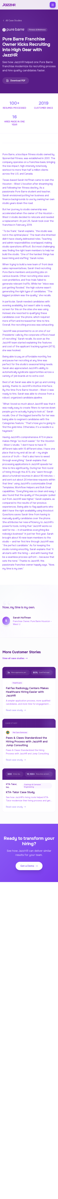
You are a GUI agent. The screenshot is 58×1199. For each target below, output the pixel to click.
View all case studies (13, 658)
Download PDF (17, 80)
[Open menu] (53, 5)
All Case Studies (14, 20)
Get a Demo (27, 865)
